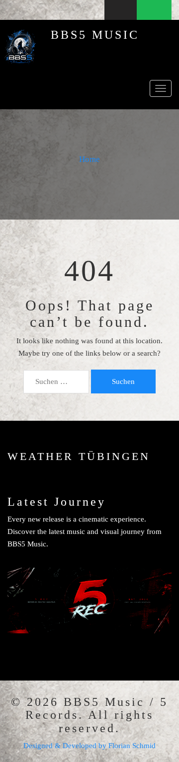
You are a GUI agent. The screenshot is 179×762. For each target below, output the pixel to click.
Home (89, 159)
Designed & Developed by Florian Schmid (89, 746)
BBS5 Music (95, 34)
